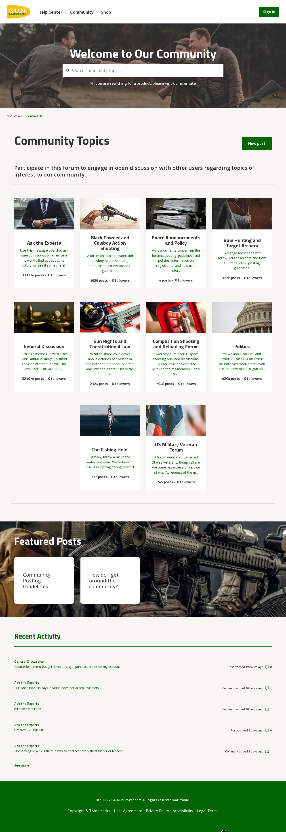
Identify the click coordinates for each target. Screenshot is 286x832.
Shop (106, 12)
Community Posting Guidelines (36, 580)
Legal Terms (207, 810)
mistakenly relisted (27, 709)
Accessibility (183, 810)
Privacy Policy (157, 810)
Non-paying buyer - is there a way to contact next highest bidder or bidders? (69, 751)
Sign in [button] (269, 11)
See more (21, 765)
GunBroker (14, 116)
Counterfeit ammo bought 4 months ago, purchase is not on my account (67, 666)
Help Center (50, 12)
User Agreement (128, 810)
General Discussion (29, 661)
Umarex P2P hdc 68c (29, 730)
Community (81, 12)
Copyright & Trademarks (88, 810)
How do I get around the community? (104, 580)
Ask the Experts (26, 682)
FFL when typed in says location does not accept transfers (56, 688)
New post (256, 143)
